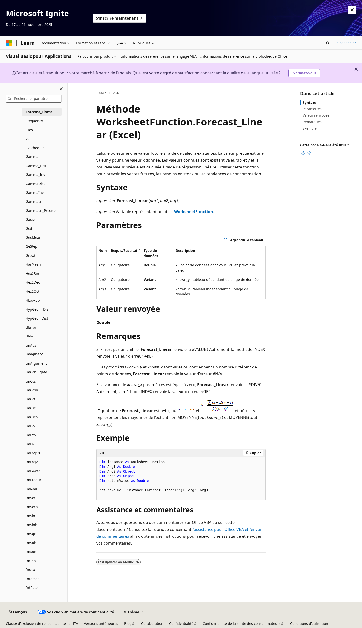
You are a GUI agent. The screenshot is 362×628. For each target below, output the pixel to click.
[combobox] (34, 99)
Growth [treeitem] (32, 255)
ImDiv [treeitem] (30, 426)
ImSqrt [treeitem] (31, 533)
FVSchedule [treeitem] (35, 147)
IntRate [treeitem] (32, 587)
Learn (102, 93)
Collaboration (152, 623)
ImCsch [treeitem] (32, 417)
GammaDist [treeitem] (35, 183)
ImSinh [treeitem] (31, 524)
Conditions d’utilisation (309, 623)
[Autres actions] (261, 93)
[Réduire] (61, 89)
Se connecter (345, 42)
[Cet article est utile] (303, 153)
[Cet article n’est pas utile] (309, 153)
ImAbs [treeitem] (31, 345)
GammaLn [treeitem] (34, 201)
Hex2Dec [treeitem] (33, 282)
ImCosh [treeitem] (32, 390)
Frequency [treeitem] (34, 120)
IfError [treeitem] (31, 327)
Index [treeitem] (30, 569)
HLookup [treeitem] (33, 300)
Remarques (312, 121)
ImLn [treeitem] (30, 444)
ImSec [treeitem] (31, 497)
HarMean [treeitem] (33, 264)
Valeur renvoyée (316, 115)
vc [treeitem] (27, 138)
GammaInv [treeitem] (35, 192)
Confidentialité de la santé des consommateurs (241, 623)
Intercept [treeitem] (33, 578)
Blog (128, 623)
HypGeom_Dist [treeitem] (37, 309)
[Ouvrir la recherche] (328, 43)
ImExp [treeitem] (31, 435)
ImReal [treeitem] (31, 489)
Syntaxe (309, 102)
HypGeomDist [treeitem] (37, 318)
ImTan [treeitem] (31, 560)
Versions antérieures (101, 623)
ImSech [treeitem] (32, 507)
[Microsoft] (9, 43)
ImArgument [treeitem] (36, 363)
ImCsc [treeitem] (31, 408)
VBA (116, 93)
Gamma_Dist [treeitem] (36, 165)
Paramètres (312, 109)
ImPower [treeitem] (33, 471)
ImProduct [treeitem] (34, 479)
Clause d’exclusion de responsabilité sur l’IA (42, 623)
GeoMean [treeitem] (33, 237)
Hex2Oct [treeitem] (32, 291)
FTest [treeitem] (30, 129)
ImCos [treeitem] (31, 381)
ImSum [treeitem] (31, 551)
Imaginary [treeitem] (34, 354)
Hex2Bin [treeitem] (32, 273)
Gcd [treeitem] (29, 228)
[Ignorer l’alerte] (352, 10)
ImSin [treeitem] (30, 515)
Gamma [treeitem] (32, 156)
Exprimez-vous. (304, 73)
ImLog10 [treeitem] (33, 453)
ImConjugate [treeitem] (36, 372)
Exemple (310, 128)
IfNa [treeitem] (29, 336)
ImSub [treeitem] (31, 542)
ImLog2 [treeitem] (32, 462)
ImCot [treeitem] (30, 399)
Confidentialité (181, 623)
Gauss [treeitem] (31, 219)
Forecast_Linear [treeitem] (39, 111)
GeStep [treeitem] (31, 246)
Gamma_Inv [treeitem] (35, 174)
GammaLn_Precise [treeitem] (41, 210)
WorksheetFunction (193, 211)
